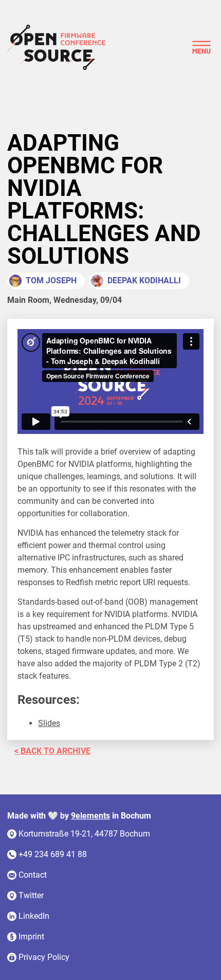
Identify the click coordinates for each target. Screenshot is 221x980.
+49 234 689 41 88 (53, 854)
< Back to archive (52, 751)
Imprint (31, 936)
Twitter (31, 895)
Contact (33, 875)
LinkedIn (34, 916)
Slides (49, 723)
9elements (90, 816)
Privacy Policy (44, 957)
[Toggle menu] (201, 47)
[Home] (56, 47)
